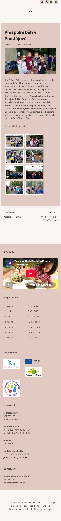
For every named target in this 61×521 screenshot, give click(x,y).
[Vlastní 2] (47, 2)
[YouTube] (56, 2)
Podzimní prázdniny (12, 215)
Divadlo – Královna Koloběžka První (49, 216)
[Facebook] (51, 2)
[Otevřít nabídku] (31, 18)
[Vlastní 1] (42, 2)
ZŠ (6, 27)
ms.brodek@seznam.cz (14, 482)
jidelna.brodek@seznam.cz (16, 457)
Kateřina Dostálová (14, 45)
